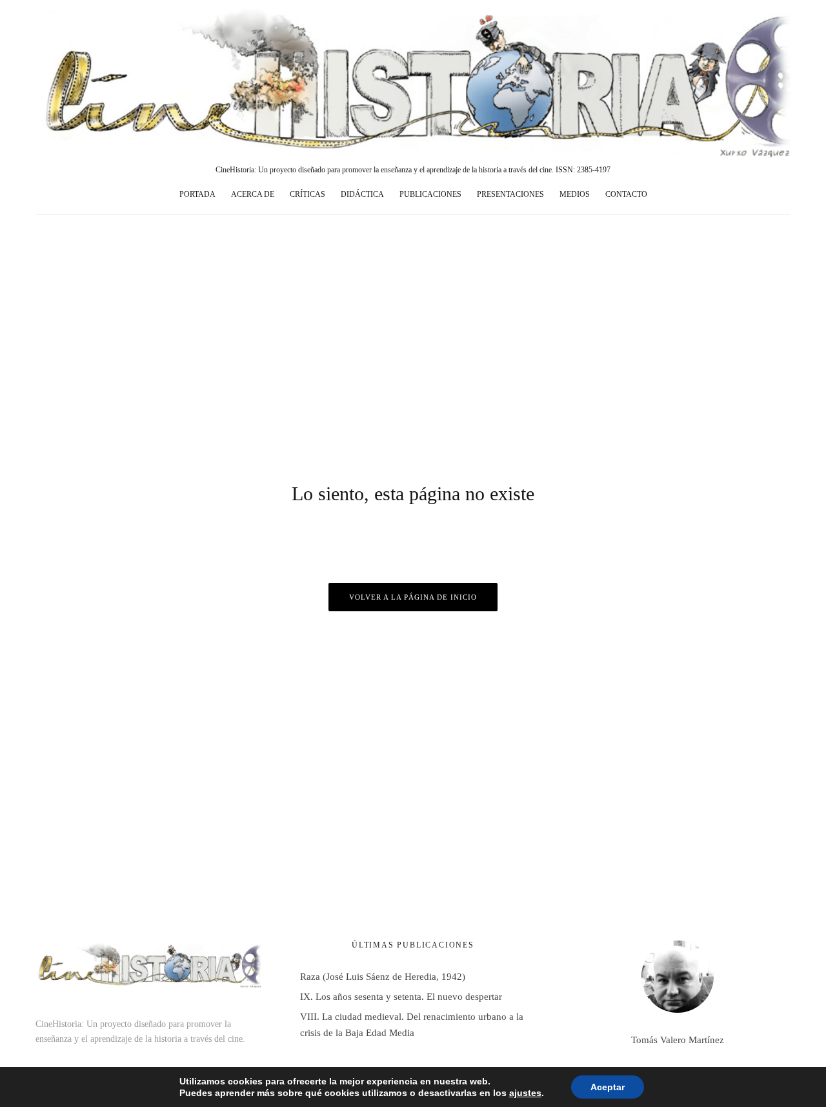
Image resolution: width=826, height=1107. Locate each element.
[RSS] (755, 195)
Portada (197, 194)
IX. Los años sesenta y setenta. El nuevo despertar (401, 996)
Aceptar (607, 1087)
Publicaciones (430, 194)
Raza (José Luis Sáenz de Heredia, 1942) (382, 976)
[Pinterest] (732, 195)
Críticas (307, 194)
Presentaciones (510, 194)
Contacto (626, 194)
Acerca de (252, 194)
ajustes (525, 1093)
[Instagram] (709, 195)
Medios (574, 194)
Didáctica (362, 194)
